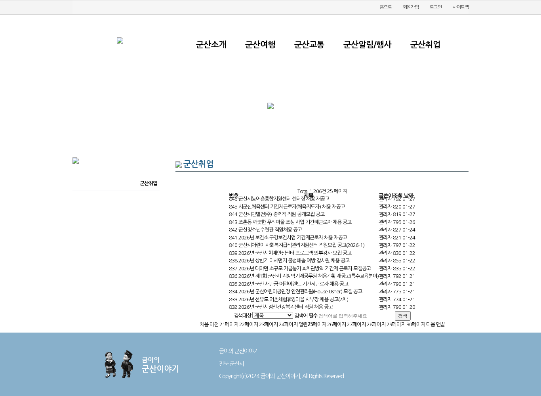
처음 (204, 324)
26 (336, 324)
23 (268, 324)
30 (415, 324)
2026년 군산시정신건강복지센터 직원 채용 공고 (285, 307)
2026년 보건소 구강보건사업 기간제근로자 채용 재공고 (292, 237)
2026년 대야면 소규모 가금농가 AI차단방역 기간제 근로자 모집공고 (304, 268)
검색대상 (242, 315)
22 (248, 324)
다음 (430, 324)
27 (356, 324)
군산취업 (148, 183)
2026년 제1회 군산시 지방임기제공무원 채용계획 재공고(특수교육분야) (308, 276)
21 (228, 324)
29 (396, 324)
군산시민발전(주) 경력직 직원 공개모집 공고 (281, 214)
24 (288, 324)
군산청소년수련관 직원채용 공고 (270, 229)
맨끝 (440, 324)
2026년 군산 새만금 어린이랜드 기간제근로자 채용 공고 (293, 284)
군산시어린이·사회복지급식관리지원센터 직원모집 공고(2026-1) (301, 245)
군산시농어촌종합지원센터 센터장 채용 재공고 (283, 198)
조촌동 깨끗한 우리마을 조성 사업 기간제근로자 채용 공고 (294, 222)
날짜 (408, 195)
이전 (214, 324)
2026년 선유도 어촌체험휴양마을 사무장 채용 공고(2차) (293, 299)
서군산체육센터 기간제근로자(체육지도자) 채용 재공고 (291, 206)
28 (376, 324)
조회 (397, 195)
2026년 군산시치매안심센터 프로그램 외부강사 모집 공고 (294, 253)
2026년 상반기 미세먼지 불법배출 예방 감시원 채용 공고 (293, 260)
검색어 (305, 315)
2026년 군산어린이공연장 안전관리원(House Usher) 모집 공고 (300, 291)
